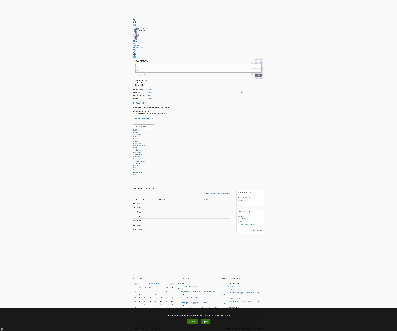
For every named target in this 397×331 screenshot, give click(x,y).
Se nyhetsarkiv (257, 230)
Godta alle (192, 321)
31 (135, 291)
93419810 (149, 98)
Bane (135, 148)
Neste (213, 193)
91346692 (149, 93)
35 (135, 304)
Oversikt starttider (139, 161)
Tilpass (205, 321)
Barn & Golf (137, 143)
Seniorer (136, 139)
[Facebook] (134, 22)
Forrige (207, 193)
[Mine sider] (134, 20)
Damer (135, 136)
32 (135, 294)
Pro (134, 170)
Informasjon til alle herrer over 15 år (250, 225)
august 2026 (154, 284)
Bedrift (135, 165)
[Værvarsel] (134, 24)
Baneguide (137, 152)
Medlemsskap (138, 172)
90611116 (149, 90)
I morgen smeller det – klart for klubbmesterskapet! (197, 292)
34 (135, 301)
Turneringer (137, 163)
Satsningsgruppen (139, 145)
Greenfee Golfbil (138, 159)
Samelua (243, 200)
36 (135, 308)
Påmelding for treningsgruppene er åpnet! (193, 302)
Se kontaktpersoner (141, 102)
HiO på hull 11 (245, 219)
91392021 (149, 95)
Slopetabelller (137, 154)
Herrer (135, 141)
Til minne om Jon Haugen (188, 286)
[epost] (242, 93)
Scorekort (136, 156)
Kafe (134, 174)
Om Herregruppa (245, 197)
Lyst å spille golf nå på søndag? (190, 297)
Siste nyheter (137, 134)
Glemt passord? (140, 75)
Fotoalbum (243, 203)
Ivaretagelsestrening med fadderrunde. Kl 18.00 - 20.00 (241, 293)
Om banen (137, 150)
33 (135, 298)
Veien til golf (232, 286)
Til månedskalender (223, 193)
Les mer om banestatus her (144, 119)
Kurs (135, 168)
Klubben (136, 132)
